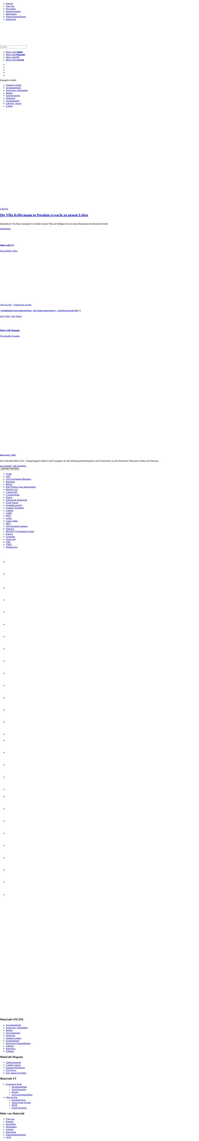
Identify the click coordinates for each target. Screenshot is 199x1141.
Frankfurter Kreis (14, 1084)
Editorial (10, 1051)
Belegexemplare (13, 11)
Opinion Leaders (13, 85)
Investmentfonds (13, 87)
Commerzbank (12, 495)
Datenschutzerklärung (16, 16)
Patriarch (10, 529)
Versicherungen (13, 95)
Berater (9, 93)
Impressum (11, 19)
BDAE (9, 484)
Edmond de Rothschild (16, 500)
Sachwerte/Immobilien (22, 1094)
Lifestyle (4, 209)
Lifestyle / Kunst (13, 103)
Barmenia (10, 481)
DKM (14, 1105)
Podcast (9, 3)
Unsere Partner (10, 469)
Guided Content (13, 1065)
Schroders (10, 536)
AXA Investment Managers (18, 479)
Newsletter (11, 9)
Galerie (9, 106)
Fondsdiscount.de (14, 505)
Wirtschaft (10, 98)
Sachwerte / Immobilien (17, 90)
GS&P (9, 513)
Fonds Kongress (19, 1108)
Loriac (9, 518)
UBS (8, 542)
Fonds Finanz (12, 502)
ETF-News (11, 1070)
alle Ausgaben (19, 466)
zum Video (5, 316)
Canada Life (11, 492)
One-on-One (6, 305)
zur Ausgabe (6, 466)
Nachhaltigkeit (12, 101)
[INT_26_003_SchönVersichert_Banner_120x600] (11, 1014)
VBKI (9, 544)
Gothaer (9, 510)
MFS (8, 523)
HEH (8, 515)
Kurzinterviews (19, 1100)
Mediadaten (11, 14)
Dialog (9, 497)
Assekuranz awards (22, 305)
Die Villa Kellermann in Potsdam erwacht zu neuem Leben (44, 215)
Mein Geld (15, 54)
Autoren (9, 1129)
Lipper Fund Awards (21, 1102)
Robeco (9, 534)
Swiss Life (11, 539)
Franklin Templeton (15, 508)
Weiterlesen (5, 229)
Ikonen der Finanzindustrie (18, 1043)
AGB (8, 1137)
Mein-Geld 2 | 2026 (8, 455)
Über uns (10, 6)
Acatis (9, 474)
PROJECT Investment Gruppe (20, 531)
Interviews (10, 1048)
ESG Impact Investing (16, 1073)
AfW (8, 476)
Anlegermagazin (13, 1062)
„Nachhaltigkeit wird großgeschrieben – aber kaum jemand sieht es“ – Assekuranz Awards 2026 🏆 (40, 310)
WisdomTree (11, 547)
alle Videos (17, 316)
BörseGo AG (12, 489)
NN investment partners (17, 526)
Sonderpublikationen (15, 1067)
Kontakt (9, 1121)
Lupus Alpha (12, 521)
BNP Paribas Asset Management (21, 487)
